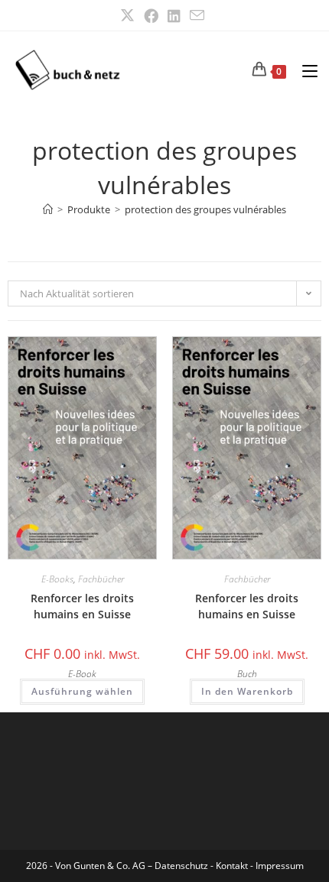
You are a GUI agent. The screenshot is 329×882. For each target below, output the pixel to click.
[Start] (48, 209)
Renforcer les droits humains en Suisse (82, 606)
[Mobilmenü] (304, 69)
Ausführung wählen (82, 691)
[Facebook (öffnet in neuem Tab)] (151, 15)
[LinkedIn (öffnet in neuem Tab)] (174, 15)
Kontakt (232, 865)
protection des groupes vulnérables (205, 209)
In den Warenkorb (247, 691)
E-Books (57, 578)
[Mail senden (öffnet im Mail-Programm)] (197, 15)
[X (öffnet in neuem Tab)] (129, 15)
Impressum (280, 865)
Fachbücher (101, 578)
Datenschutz (182, 865)
